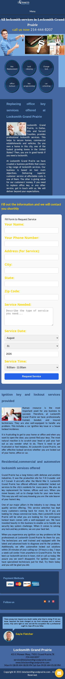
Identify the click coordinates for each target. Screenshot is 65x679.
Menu (32, 11)
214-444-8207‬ (42, 30)
